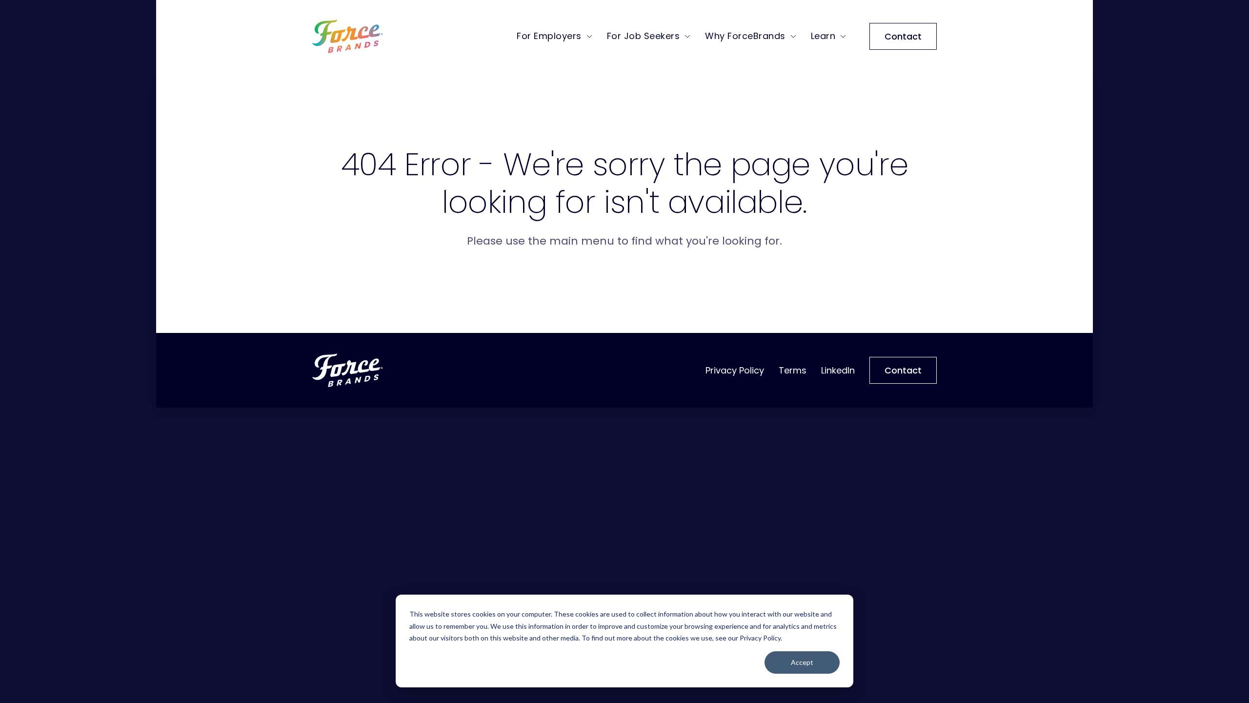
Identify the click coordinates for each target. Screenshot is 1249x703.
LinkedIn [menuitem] (838, 370)
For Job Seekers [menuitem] (643, 36)
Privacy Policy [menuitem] (734, 370)
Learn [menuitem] (823, 36)
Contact (903, 36)
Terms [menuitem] (792, 370)
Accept (802, 662)
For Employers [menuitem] (549, 36)
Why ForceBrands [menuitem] (745, 36)
